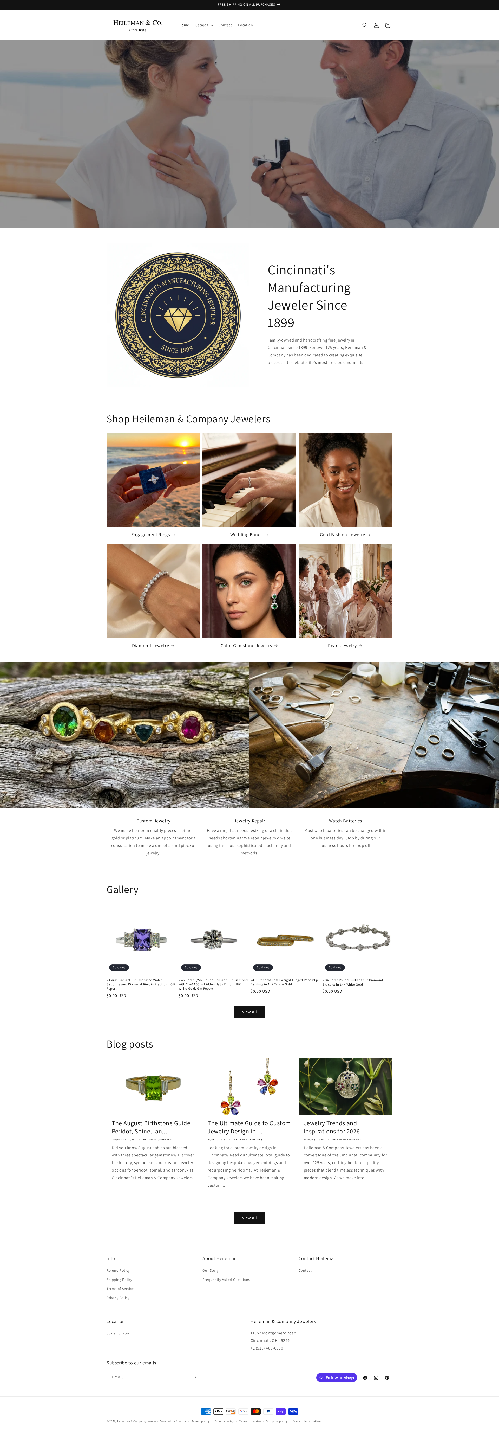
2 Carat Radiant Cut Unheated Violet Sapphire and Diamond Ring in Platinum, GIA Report (141, 984)
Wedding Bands (246, 534)
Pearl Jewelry (342, 645)
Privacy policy (224, 1421)
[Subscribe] (194, 1377)
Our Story (210, 1270)
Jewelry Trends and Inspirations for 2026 (332, 1127)
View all (249, 1011)
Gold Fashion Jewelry (342, 534)
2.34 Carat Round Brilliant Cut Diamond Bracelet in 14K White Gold (353, 982)
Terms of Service (120, 1288)
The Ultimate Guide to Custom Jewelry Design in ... (249, 1127)
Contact (305, 1270)
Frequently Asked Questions (226, 1279)
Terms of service (250, 1421)
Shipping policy (277, 1421)
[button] (203, 25)
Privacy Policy (118, 1297)
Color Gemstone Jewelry (246, 645)
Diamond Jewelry (150, 645)
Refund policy (200, 1421)
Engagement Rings (150, 534)
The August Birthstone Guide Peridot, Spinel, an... (151, 1127)
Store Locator (118, 1333)
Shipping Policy (119, 1279)
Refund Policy (118, 1270)
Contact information (307, 1421)
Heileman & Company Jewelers (138, 1421)
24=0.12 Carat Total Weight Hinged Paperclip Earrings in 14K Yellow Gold (284, 982)
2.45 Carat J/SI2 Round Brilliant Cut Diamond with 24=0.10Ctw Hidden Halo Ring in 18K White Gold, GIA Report (213, 984)
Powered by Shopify (172, 1421)
